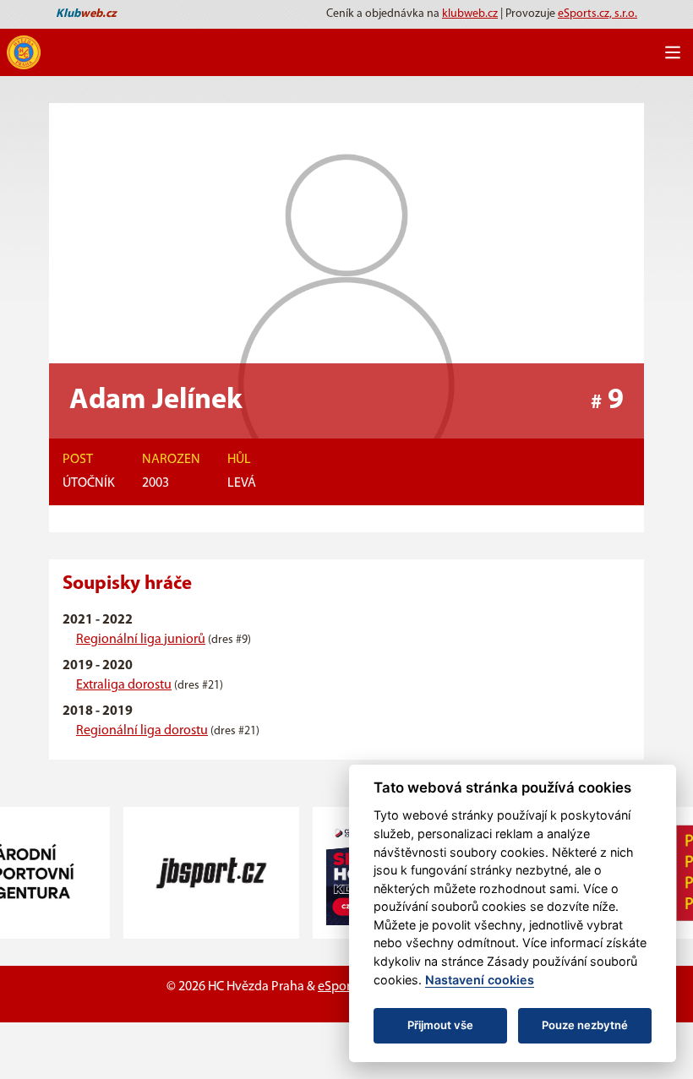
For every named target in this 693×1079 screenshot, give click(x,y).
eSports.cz (346, 987)
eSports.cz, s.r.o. (597, 14)
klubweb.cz (470, 14)
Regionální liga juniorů (140, 639)
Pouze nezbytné (585, 1025)
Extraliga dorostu (124, 685)
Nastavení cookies (479, 980)
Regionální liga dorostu (142, 731)
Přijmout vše (440, 1025)
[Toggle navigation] (672, 52)
